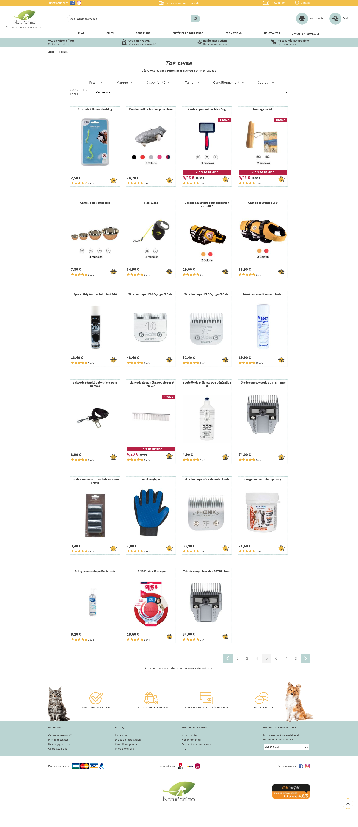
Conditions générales (127, 744)
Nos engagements (59, 744)
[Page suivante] (305, 658)
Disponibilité (155, 82)
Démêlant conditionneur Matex (263, 294)
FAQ (184, 748)
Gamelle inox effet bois (95, 203)
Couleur (264, 82)
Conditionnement (226, 82)
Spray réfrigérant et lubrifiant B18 (95, 294)
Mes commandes (192, 739)
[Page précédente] (228, 658)
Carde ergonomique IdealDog (207, 109)
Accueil (51, 51)
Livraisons (121, 735)
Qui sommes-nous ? (60, 735)
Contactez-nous (57, 748)
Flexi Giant (151, 203)
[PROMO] (207, 142)
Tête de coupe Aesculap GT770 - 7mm (206, 571)
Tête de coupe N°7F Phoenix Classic (206, 479)
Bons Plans (143, 33)
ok (306, 746)
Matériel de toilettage (188, 33)
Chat (81, 33)
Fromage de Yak (263, 109)
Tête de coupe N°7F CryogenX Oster (207, 294)
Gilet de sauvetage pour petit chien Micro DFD (207, 204)
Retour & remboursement (197, 744)
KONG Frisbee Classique (151, 571)
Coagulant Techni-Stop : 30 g (262, 479)
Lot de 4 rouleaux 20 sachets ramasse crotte (95, 480)
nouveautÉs (272, 33)
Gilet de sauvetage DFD (263, 203)
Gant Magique (151, 479)
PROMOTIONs (233, 33)
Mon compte (189, 735)
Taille (189, 82)
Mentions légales (58, 739)
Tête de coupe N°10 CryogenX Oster (151, 294)
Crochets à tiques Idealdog (95, 109)
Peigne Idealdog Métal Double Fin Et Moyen (151, 384)
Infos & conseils (124, 748)
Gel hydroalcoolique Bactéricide (95, 571)
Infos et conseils (306, 33)
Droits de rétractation (128, 739)
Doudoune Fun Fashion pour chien (151, 109)
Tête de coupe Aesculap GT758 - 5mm (262, 382)
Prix (92, 82)
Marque (122, 82)
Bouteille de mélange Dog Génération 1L (207, 384)
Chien (110, 33)
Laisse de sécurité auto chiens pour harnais (95, 384)
